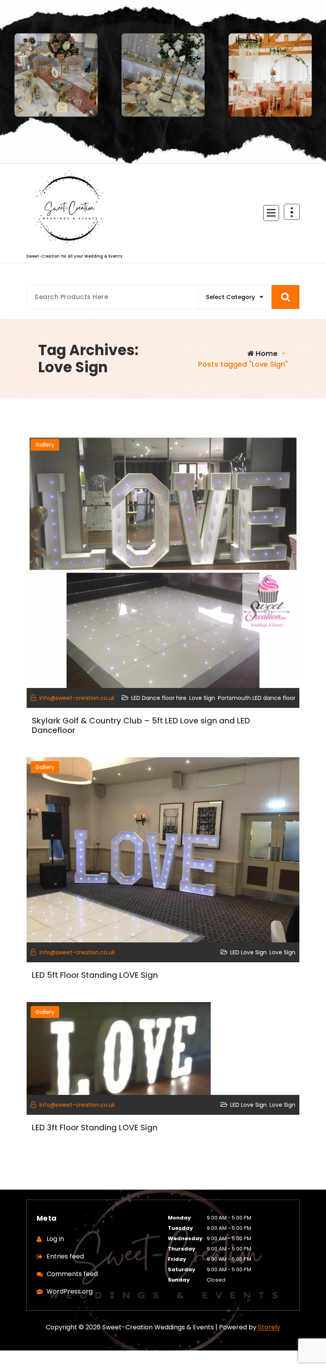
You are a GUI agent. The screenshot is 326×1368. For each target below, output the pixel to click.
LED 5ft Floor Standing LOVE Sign (95, 975)
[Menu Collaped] (271, 213)
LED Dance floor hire (158, 698)
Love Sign (202, 698)
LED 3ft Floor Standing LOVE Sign (94, 1127)
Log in (55, 1238)
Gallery (44, 445)
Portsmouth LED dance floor (256, 698)
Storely (269, 1327)
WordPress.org (70, 1291)
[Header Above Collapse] (292, 212)
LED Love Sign (248, 952)
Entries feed (65, 1256)
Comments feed (72, 1273)
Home (265, 353)
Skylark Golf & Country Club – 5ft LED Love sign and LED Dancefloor (141, 725)
